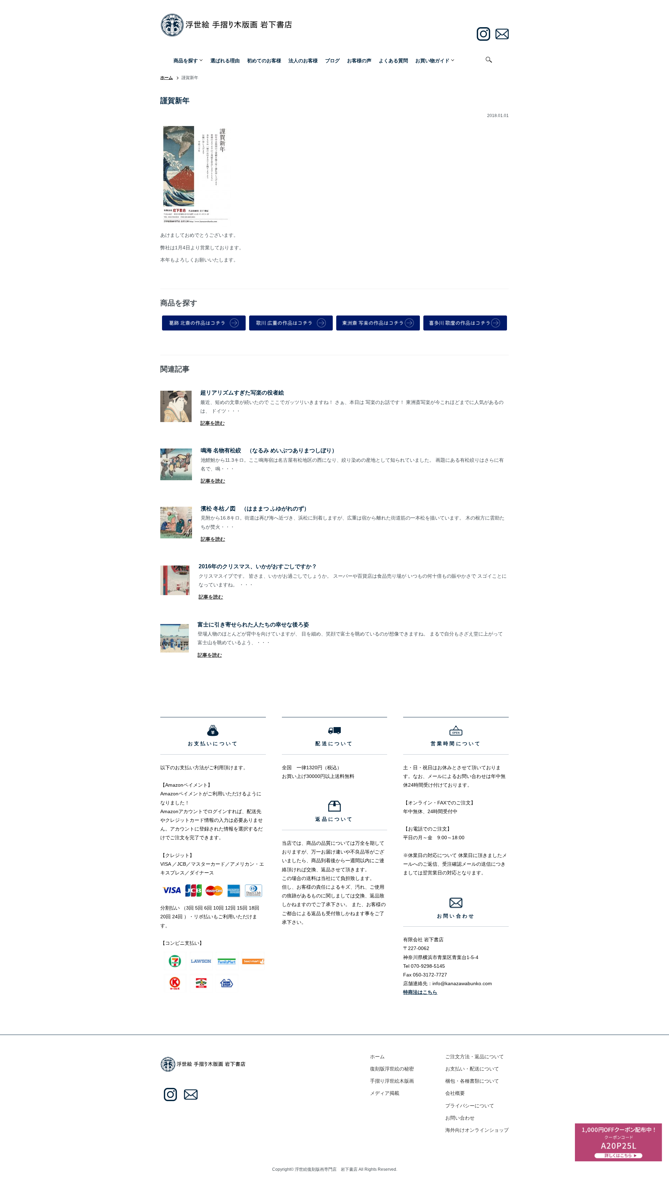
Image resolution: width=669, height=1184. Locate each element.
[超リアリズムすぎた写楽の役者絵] (176, 395)
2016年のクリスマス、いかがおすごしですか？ (258, 566)
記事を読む (212, 423)
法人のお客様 (303, 60)
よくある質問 (393, 60)
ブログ (332, 60)
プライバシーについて (469, 1105)
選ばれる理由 (225, 60)
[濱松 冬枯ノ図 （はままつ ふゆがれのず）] (176, 511)
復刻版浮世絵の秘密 (392, 1069)
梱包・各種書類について (472, 1081)
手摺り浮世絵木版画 (392, 1081)
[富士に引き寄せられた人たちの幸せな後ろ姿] (174, 628)
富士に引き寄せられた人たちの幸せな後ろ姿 (253, 624)
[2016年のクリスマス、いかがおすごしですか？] (175, 569)
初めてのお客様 (264, 60)
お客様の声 (359, 60)
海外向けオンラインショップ (477, 1130)
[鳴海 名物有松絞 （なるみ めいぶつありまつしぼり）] (176, 452)
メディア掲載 (384, 1093)
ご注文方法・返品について (474, 1056)
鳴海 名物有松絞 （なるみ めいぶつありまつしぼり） (269, 450)
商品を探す (186, 60)
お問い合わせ (460, 1118)
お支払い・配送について (472, 1069)
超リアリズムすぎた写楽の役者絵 (242, 392)
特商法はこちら (420, 992)
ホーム (166, 77)
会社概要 (455, 1093)
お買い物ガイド (432, 60)
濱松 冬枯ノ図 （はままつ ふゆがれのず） (255, 508)
